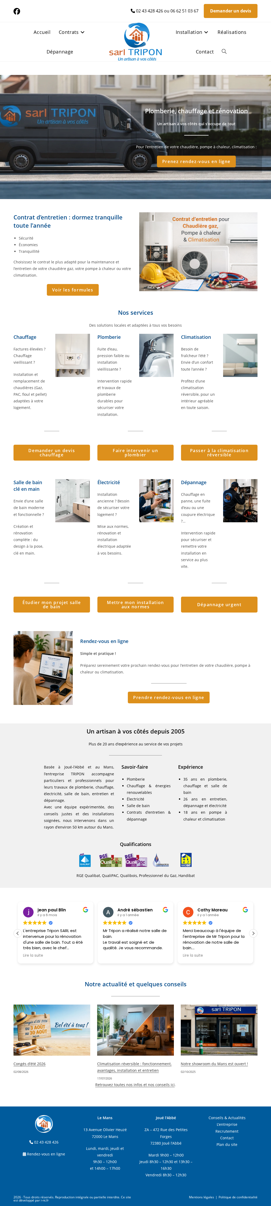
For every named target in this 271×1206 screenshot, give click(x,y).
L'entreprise (227, 1124)
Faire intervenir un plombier (135, 453)
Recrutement (226, 1131)
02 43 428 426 (149, 11)
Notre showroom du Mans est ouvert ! (214, 1063)
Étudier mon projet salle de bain (51, 605)
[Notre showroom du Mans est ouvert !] (219, 1030)
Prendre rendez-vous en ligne (168, 697)
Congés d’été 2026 (29, 1063)
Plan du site (226, 1144)
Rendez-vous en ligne (46, 1153)
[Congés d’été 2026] (51, 1030)
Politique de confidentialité (238, 1197)
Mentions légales (201, 1197)
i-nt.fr (45, 1200)
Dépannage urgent (219, 605)
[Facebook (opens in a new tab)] (17, 11)
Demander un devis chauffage (51, 453)
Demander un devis (230, 11)
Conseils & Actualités (227, 1117)
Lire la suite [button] (33, 955)
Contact (227, 1137)
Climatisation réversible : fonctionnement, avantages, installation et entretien (134, 1067)
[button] (253, 933)
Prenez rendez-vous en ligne (196, 161)
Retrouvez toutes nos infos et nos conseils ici (135, 1084)
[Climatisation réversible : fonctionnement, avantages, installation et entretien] (135, 1030)
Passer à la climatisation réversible (219, 453)
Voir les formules (72, 290)
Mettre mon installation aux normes (135, 605)
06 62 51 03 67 (184, 11)
